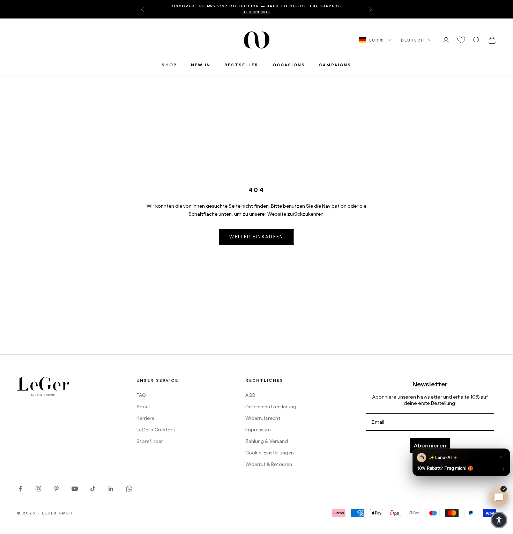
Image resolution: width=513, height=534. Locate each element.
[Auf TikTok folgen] (92, 488)
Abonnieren (430, 445)
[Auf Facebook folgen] (20, 488)
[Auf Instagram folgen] (38, 488)
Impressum (258, 429)
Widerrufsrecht (262, 418)
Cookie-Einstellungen (269, 452)
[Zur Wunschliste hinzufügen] (461, 40)
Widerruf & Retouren (268, 464)
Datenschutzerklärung (270, 406)
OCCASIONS (289, 64)
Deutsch (412, 40)
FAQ (141, 395)
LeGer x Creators (155, 429)
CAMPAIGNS (335, 64)
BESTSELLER (241, 64)
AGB (250, 395)
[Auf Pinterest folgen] (56, 488)
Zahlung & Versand (266, 441)
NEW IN (200, 64)
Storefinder (149, 441)
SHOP (169, 64)
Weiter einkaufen (256, 236)
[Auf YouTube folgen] (74, 488)
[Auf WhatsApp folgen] (129, 488)
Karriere (145, 418)
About (143, 406)
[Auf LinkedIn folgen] (110, 488)
